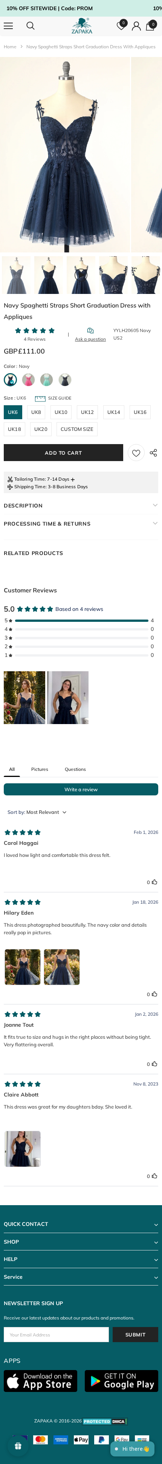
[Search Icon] (37, 26)
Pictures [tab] (39, 769)
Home (10, 46)
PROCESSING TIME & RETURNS (47, 523)
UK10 (61, 412)
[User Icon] (136, 26)
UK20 (40, 429)
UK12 (87, 412)
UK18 (14, 429)
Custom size (77, 429)
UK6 (13, 412)
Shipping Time (30, 486)
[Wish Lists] (136, 452)
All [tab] (12, 769)
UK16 (140, 412)
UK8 (36, 412)
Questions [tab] (75, 769)
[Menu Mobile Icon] (8, 26)
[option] (65, 154)
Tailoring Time (29, 479)
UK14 (114, 412)
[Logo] (82, 26)
